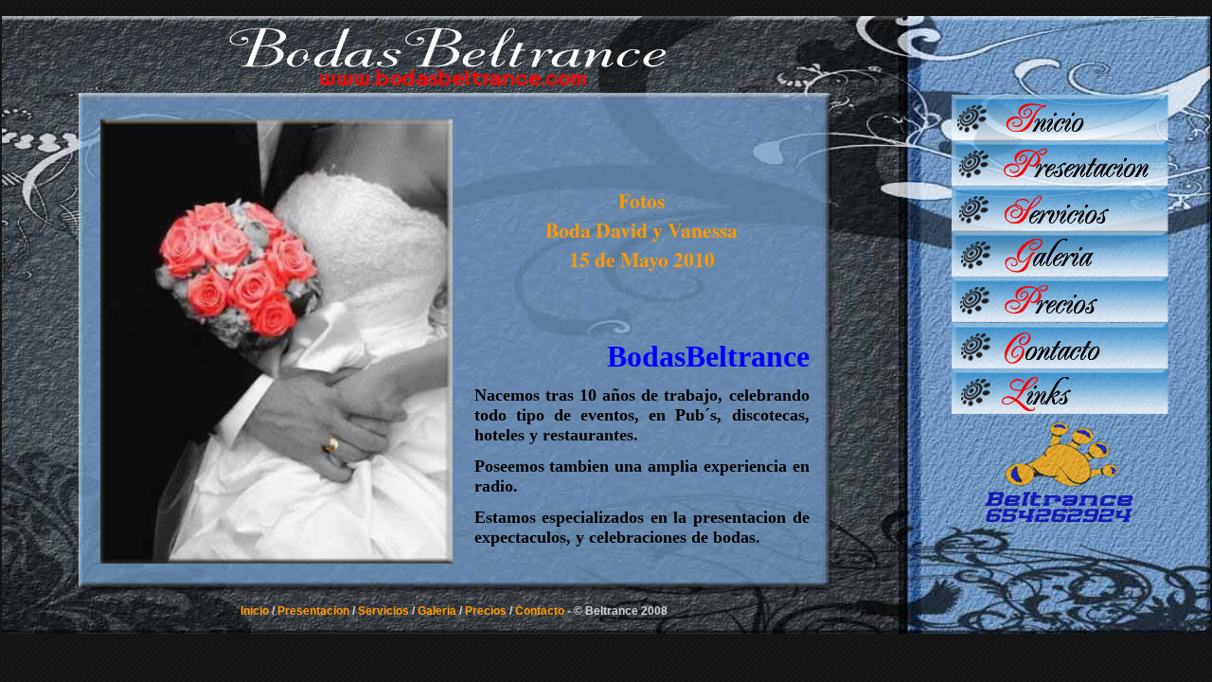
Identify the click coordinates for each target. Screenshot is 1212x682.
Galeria (437, 611)
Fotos (641, 200)
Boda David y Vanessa (641, 229)
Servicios (383, 611)
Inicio (255, 611)
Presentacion (313, 611)
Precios (486, 611)
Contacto (539, 611)
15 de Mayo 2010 (642, 259)
